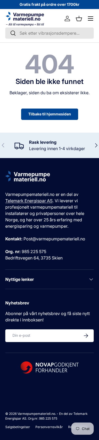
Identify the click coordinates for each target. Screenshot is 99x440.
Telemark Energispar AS (29, 200)
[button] (79, 18)
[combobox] (49, 33)
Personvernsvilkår (49, 427)
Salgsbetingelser (17, 427)
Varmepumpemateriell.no (36, 414)
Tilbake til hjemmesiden (49, 114)
